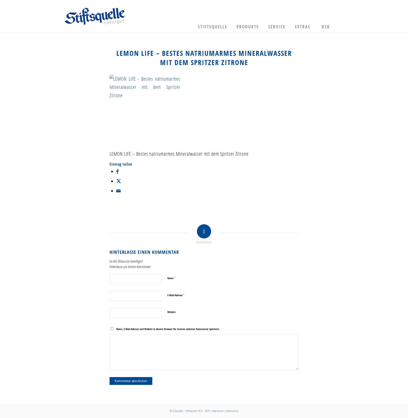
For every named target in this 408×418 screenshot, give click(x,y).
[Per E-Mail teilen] (118, 190)
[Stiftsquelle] (94, 16)
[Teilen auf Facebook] (117, 171)
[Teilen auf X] (118, 181)
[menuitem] (212, 27)
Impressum (218, 411)
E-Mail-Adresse (175, 295)
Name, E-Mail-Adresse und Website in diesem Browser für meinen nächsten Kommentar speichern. (168, 329)
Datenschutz (232, 411)
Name (171, 278)
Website (171, 312)
